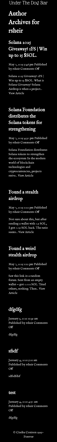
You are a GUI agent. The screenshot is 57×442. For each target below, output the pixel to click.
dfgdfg (15, 310)
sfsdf (13, 351)
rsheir (16, 69)
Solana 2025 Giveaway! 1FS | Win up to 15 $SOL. (28, 49)
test (12, 393)
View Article (16, 93)
